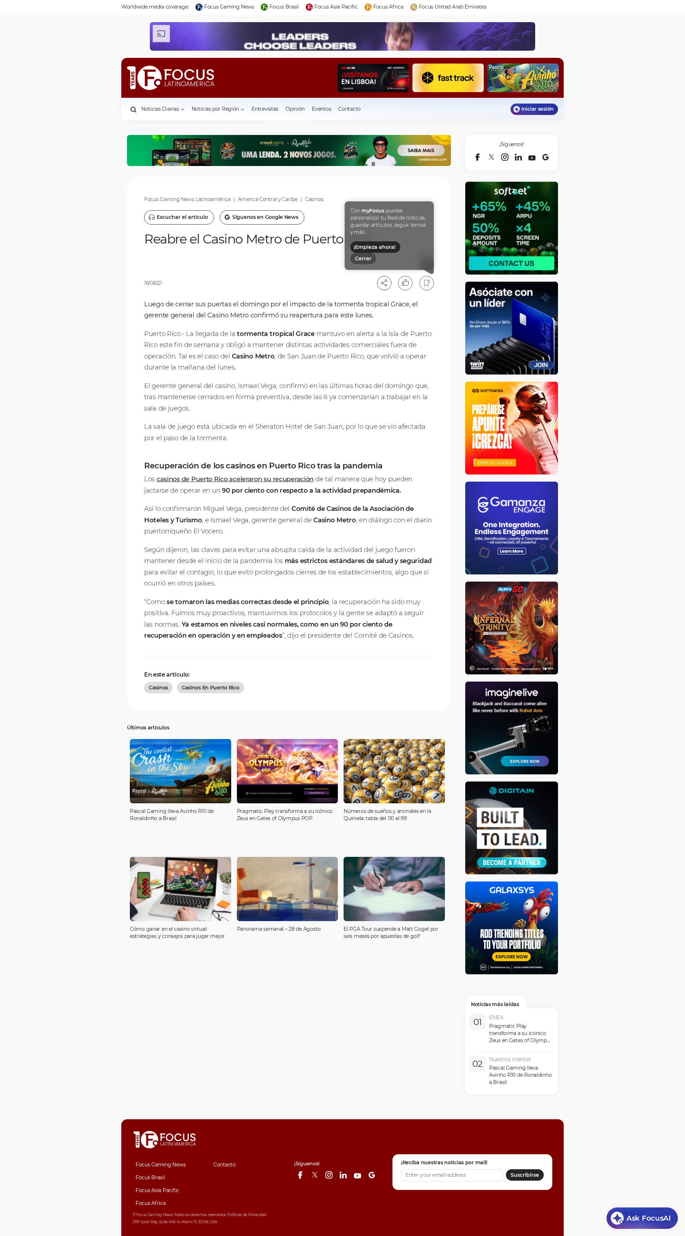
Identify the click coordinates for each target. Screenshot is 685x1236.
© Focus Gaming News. (153, 1214)
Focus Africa (151, 1203)
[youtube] (532, 157)
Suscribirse (525, 1175)
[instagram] (504, 157)
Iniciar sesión (537, 109)
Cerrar (363, 258)
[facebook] (477, 157)
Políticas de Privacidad (247, 1214)
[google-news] (545, 157)
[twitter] (491, 157)
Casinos (314, 199)
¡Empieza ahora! (375, 247)
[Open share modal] (384, 283)
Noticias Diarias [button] (160, 109)
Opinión (295, 109)
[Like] (405, 283)
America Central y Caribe (268, 199)
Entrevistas (265, 109)
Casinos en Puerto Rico (210, 687)
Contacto (349, 109)
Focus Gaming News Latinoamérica (187, 199)
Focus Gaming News (161, 1164)
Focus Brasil (150, 1177)
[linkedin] (518, 157)
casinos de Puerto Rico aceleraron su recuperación (235, 479)
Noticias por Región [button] (215, 109)
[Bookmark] (426, 283)
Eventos (321, 109)
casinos (158, 687)
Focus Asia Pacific (157, 1190)
